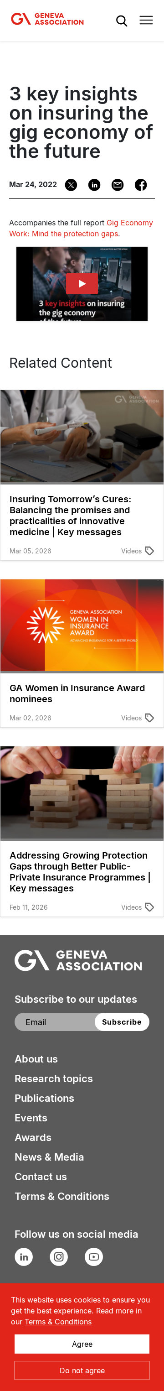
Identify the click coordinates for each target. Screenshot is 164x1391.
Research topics (54, 1078)
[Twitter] (68, 185)
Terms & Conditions (62, 1196)
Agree (82, 1344)
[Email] (114, 185)
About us (36, 1059)
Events (31, 1118)
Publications (44, 1098)
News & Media (49, 1157)
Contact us (41, 1177)
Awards (33, 1137)
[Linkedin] (91, 185)
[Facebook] (138, 185)
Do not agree (82, 1370)
